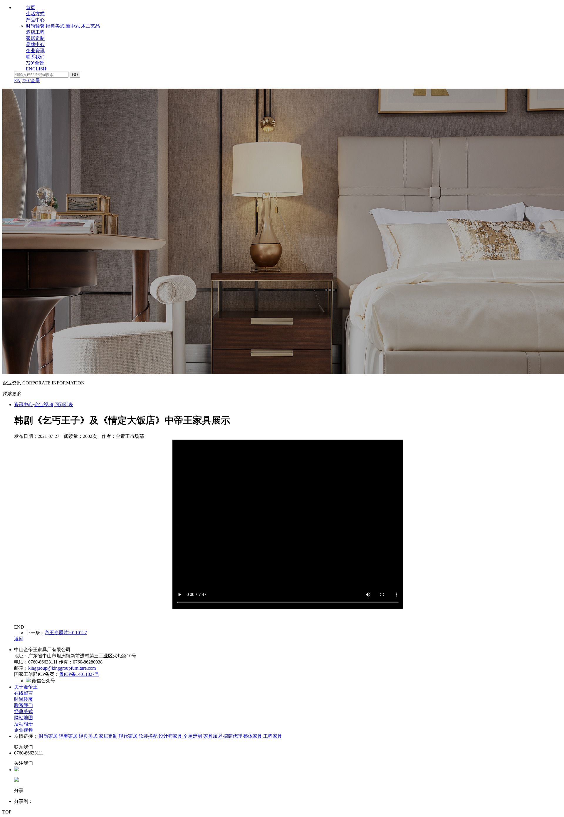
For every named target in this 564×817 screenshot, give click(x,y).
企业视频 (43, 404)
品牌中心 (35, 44)
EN (17, 80)
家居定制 (35, 38)
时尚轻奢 (35, 25)
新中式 (73, 25)
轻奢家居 (68, 736)
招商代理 (232, 736)
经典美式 (55, 25)
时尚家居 (48, 736)
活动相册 (23, 723)
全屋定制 (192, 736)
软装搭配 (148, 736)
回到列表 (63, 404)
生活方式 (35, 13)
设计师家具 (170, 736)
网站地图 (23, 717)
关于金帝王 (26, 686)
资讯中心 (23, 404)
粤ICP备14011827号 (79, 674)
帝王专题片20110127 (66, 632)
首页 (30, 7)
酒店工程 (35, 32)
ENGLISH (36, 68)
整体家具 (252, 736)
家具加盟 (212, 736)
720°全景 (35, 62)
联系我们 (35, 56)
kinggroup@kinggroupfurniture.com (62, 668)
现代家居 (128, 736)
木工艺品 (90, 25)
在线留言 (23, 693)
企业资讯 (35, 50)
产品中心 (35, 19)
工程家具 (272, 736)
